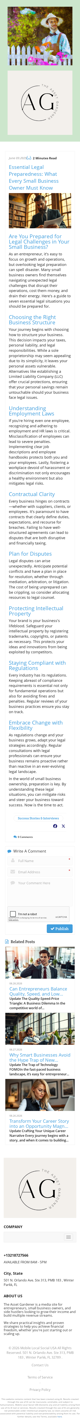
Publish (62, 928)
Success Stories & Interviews (38, 818)
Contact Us (40, 1365)
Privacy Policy (40, 1389)
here (59, 1416)
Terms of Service (40, 1377)
